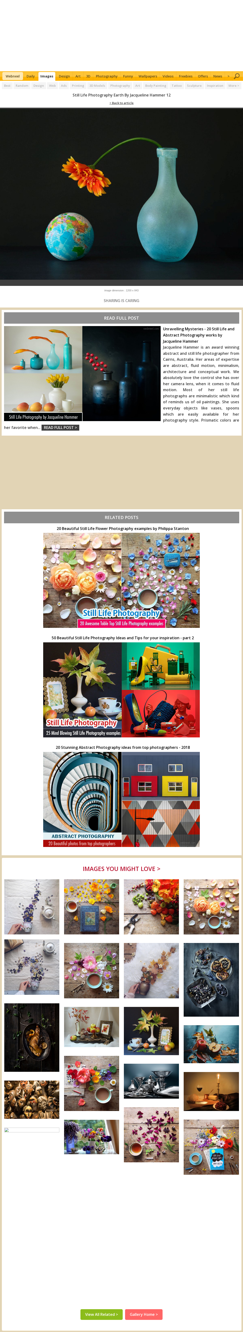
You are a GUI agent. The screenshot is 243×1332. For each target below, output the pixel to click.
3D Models (97, 85)
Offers (203, 76)
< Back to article (121, 103)
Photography (107, 76)
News (217, 76)
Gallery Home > (144, 1314)
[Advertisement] (122, 35)
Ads (64, 85)
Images (46, 76)
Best (7, 85)
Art (78, 76)
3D (88, 76)
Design (64, 76)
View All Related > (101, 1314)
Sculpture (194, 85)
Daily (31, 76)
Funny (128, 76)
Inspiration (215, 85)
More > (234, 85)
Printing (78, 85)
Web (52, 85)
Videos (168, 76)
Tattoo (177, 85)
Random (22, 85)
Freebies (185, 76)
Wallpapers (148, 76)
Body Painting (155, 85)
